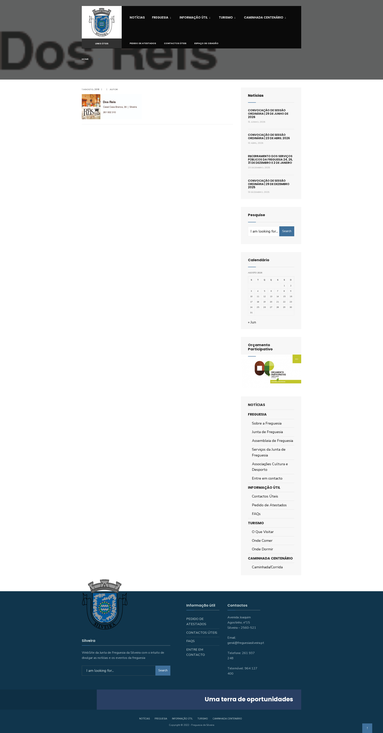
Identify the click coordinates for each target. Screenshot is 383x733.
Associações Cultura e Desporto (270, 467)
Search (286, 231)
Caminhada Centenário (263, 17)
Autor (114, 89)
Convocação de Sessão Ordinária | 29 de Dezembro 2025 (268, 184)
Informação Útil (194, 17)
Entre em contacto (267, 478)
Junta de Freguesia (267, 432)
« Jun (252, 322)
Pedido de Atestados (143, 43)
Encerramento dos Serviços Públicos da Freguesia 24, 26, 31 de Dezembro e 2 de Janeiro (270, 159)
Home (85, 59)
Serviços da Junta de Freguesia (268, 452)
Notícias (137, 17)
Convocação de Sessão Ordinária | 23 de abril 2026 (269, 136)
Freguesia (160, 17)
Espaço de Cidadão (206, 43)
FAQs (256, 513)
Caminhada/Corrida (267, 567)
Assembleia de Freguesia (272, 440)
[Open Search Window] (291, 43)
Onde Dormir (262, 549)
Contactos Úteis (175, 43)
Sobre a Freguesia (266, 423)
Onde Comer (262, 540)
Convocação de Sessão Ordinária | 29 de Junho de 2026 (268, 113)
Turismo (226, 17)
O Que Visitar (263, 531)
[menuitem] (161, 17)
